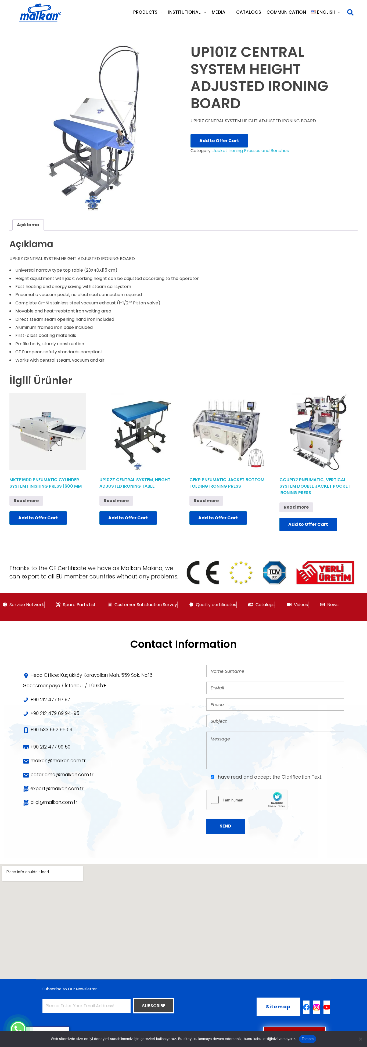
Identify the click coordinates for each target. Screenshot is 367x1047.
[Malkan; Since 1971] (40, 12)
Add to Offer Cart (219, 141)
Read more (26, 501)
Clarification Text (301, 777)
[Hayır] (360, 1039)
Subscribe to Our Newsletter (69, 989)
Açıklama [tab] (28, 225)
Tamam (308, 1039)
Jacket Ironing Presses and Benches (251, 150)
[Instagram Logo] (316, 1007)
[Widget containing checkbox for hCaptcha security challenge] (246, 800)
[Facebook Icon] (306, 1007)
